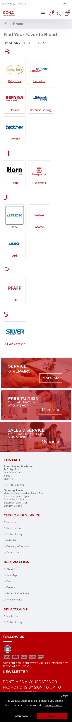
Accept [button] (51, 716)
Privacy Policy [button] (53, 705)
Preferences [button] (20, 716)
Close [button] (64, 695)
